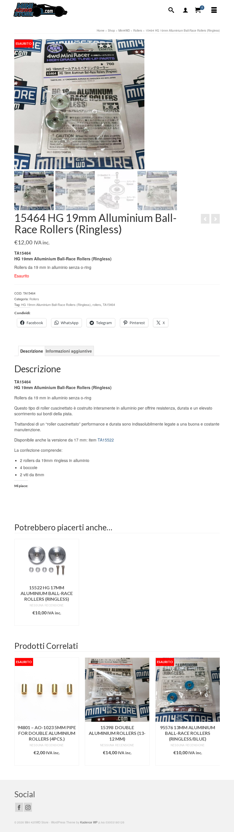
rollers (96, 304)
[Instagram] (28, 807)
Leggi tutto (47, 761)
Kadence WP (89, 822)
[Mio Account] (185, 10)
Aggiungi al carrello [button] (46, 621)
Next (215, 714)
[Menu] (214, 10)
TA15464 (109, 304)
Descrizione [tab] (31, 351)
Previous (19, 714)
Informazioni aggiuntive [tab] (69, 351)
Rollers (34, 299)
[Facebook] (19, 807)
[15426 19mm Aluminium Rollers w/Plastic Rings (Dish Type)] (215, 219)
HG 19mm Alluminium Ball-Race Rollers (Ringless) (56, 304)
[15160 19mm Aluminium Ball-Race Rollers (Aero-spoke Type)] (205, 219)
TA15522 (106, 440)
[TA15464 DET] (79, 104)
